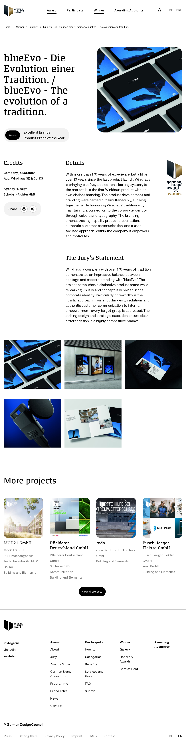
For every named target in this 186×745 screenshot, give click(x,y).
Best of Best (129, 669)
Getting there (28, 736)
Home (7, 27)
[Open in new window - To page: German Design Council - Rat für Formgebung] (23, 725)
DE (171, 10)
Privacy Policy (54, 736)
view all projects (92, 591)
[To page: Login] (159, 10)
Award (51, 10)
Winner (99, 10)
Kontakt (110, 736)
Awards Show (60, 664)
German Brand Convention (61, 674)
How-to (90, 649)
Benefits (91, 664)
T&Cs (93, 736)
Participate (75, 10)
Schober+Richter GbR (19, 194)
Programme (59, 684)
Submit (90, 691)
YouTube (10, 656)
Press (8, 736)
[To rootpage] (14, 10)
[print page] (24, 209)
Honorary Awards (126, 659)
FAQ (88, 684)
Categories (93, 657)
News (54, 698)
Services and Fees (94, 674)
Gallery (125, 649)
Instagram (11, 643)
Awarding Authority (128, 10)
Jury (53, 657)
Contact (56, 706)
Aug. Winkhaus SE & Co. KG (23, 178)
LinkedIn (10, 649)
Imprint (76, 736)
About (54, 649)
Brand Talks (58, 691)
